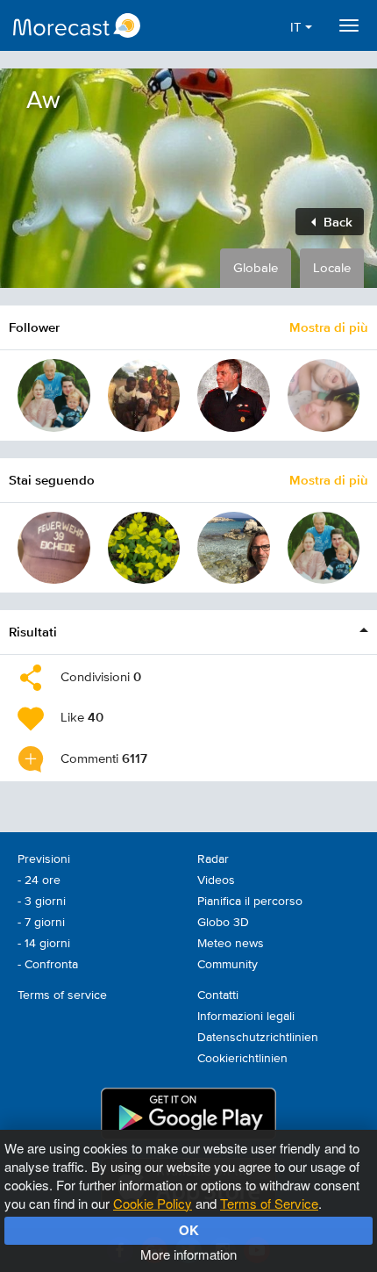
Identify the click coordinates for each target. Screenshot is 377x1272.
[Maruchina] (324, 395)
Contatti (217, 995)
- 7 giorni (41, 922)
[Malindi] (144, 395)
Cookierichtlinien (242, 1059)
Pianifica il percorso (249, 901)
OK (189, 1230)
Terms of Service (269, 1203)
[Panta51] (54, 548)
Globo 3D (223, 922)
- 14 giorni (44, 944)
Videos (216, 880)
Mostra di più (328, 327)
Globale (255, 268)
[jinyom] (144, 548)
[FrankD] (233, 548)
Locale (332, 268)
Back (336, 221)
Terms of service (62, 995)
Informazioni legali (246, 1016)
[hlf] (233, 395)
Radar (213, 859)
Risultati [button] (33, 631)
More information (188, 1254)
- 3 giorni (42, 901)
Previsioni (44, 859)
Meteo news (230, 944)
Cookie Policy (152, 1203)
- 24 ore (39, 880)
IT (297, 27)
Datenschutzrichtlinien (257, 1037)
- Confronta (48, 965)
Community (227, 965)
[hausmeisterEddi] (54, 395)
